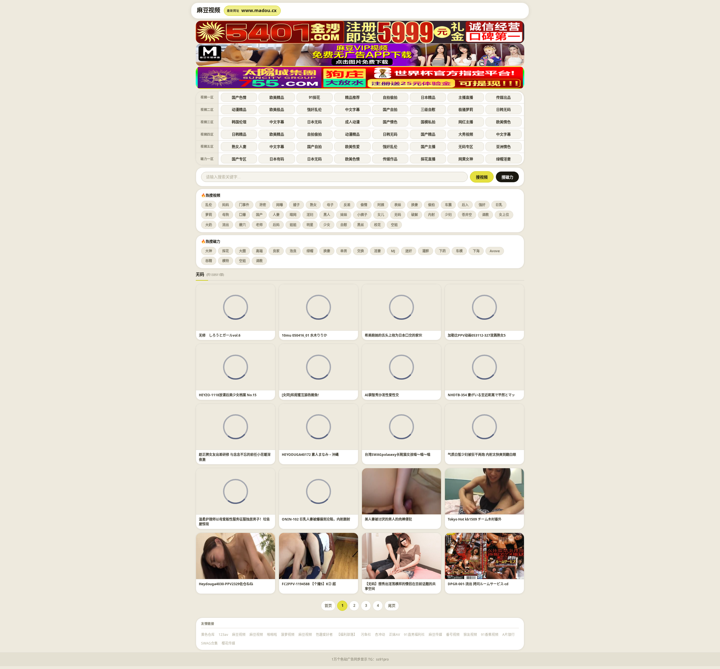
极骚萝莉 (465, 109)
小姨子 (362, 214)
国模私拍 (428, 121)
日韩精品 (239, 134)
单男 (343, 251)
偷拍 (431, 204)
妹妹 (343, 214)
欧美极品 (276, 109)
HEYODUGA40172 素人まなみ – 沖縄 (310, 454)
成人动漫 (352, 121)
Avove (495, 251)
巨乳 (499, 204)
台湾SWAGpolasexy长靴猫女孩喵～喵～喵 (397, 454)
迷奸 (408, 251)
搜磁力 (507, 177)
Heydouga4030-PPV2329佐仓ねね (226, 584)
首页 (328, 605)
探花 (225, 251)
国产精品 (428, 134)
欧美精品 (276, 97)
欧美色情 (352, 158)
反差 (347, 204)
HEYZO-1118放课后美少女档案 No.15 (227, 395)
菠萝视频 (287, 634)
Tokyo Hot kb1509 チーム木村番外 (474, 519)
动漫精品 (239, 109)
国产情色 (390, 121)
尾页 (391, 605)
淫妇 (310, 214)
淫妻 (377, 251)
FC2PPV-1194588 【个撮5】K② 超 (309, 584)
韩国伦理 (239, 121)
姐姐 (293, 224)
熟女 (313, 204)
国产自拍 (390, 109)
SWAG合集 (209, 643)
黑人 (326, 214)
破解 (414, 214)
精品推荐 (352, 97)
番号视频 (453, 634)
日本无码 (314, 121)
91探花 (314, 97)
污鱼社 (366, 634)
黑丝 (360, 224)
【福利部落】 (347, 634)
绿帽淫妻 (503, 158)
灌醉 (425, 251)
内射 (431, 214)
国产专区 (239, 158)
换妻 (414, 204)
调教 (485, 214)
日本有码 (276, 158)
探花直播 (428, 158)
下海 (476, 251)
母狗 (225, 214)
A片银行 (508, 634)
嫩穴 (242, 224)
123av (223, 634)
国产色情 (239, 97)
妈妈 (225, 204)
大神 (208, 251)
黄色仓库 (208, 634)
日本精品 (428, 97)
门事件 (244, 204)
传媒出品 (503, 97)
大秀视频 (465, 134)
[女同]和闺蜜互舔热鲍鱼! (300, 395)
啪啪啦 (272, 634)
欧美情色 (503, 121)
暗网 (293, 214)
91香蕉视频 (489, 634)
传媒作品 (390, 158)
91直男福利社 (414, 634)
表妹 (397, 204)
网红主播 (465, 121)
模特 (225, 260)
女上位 (504, 214)
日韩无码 (503, 109)
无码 (397, 214)
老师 (259, 224)
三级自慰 (428, 109)
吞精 (208, 260)
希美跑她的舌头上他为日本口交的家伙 (393, 335)
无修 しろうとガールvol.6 (219, 335)
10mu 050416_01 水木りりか (304, 335)
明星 (310, 224)
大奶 (208, 224)
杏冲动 (380, 634)
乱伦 (208, 204)
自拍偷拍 (390, 97)
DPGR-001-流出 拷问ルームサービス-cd (478, 584)
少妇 (448, 214)
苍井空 (467, 214)
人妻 (276, 214)
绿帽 (310, 251)
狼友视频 (470, 634)
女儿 (380, 214)
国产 (259, 214)
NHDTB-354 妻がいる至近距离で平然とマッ (481, 395)
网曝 (279, 204)
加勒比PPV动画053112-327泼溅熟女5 (477, 335)
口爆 (242, 214)
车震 (448, 204)
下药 (442, 251)
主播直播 (465, 97)
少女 (326, 224)
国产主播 (428, 146)
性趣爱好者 (324, 634)
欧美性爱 (352, 146)
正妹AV (394, 634)
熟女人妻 (239, 146)
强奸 (482, 204)
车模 (459, 251)
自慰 (343, 224)
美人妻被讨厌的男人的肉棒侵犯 (388, 519)
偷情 (364, 204)
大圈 (242, 251)
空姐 (394, 224)
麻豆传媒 (435, 634)
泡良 (293, 251)
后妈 (276, 224)
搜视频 (482, 177)
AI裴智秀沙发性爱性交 (382, 395)
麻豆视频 (239, 634)
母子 (330, 204)
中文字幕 (352, 109)
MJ (393, 251)
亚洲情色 (503, 146)
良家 (276, 251)
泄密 (262, 204)
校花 (377, 224)
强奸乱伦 (314, 109)
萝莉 (208, 214)
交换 (360, 251)
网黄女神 (465, 158)
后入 (465, 204)
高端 (259, 251)
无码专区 (465, 146)
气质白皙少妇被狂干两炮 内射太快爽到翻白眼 (482, 454)
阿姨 (380, 204)
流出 (225, 224)
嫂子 (296, 204)
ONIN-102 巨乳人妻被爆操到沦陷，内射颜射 (316, 519)
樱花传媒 (228, 643)
